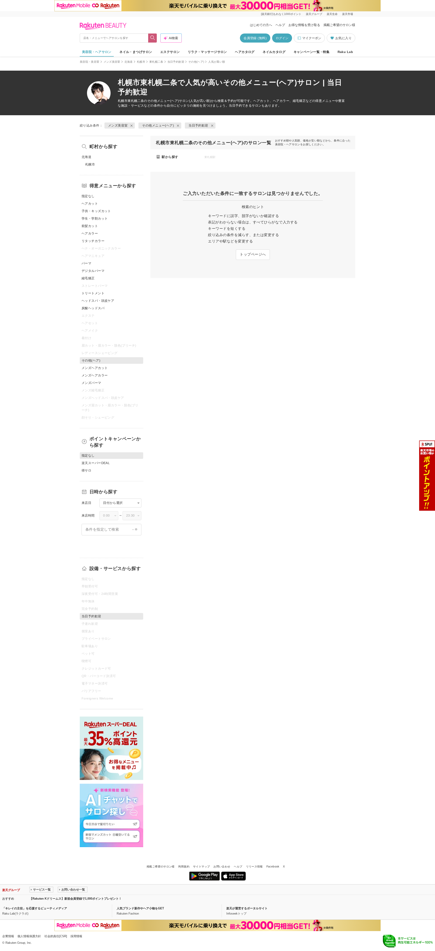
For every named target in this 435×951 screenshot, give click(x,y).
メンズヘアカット (95, 368)
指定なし (88, 196)
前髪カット (90, 226)
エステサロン (170, 52)
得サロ (86, 470)
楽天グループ (314, 14)
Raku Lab (345, 52)
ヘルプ (280, 25)
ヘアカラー (90, 233)
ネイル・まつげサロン (135, 52)
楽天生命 (332, 14)
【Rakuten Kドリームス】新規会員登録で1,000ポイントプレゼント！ (75, 898)
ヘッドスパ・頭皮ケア (98, 300)
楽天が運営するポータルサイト (247, 908)
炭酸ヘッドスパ (93, 308)
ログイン (282, 38)
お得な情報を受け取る (304, 25)
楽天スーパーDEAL (96, 463)
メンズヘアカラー (95, 375)
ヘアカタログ (245, 52)
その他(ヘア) (196, 61)
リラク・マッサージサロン (207, 52)
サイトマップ (201, 866)
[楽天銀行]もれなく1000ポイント (281, 14)
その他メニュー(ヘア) (163, 101)
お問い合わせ (221, 866)
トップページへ (253, 254)
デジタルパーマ (93, 271)
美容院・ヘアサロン (96, 52)
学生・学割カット (95, 218)
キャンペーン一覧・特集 (312, 52)
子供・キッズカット (96, 211)
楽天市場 (347, 14)
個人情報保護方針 (29, 936)
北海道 (128, 61)
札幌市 (141, 61)
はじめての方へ (261, 25)
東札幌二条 (156, 61)
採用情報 (76, 936)
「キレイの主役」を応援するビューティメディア (34, 908)
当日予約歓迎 (175, 61)
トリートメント (93, 293)
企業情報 (8, 936)
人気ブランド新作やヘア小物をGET (140, 908)
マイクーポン (311, 38)
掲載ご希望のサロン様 (339, 25)
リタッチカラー (93, 241)
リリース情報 (254, 866)
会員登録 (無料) (255, 38)
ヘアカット (90, 203)
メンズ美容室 (112, 61)
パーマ (86, 263)
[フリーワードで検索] (152, 38)
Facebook (272, 866)
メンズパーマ (91, 383)
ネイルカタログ (274, 52)
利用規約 (183, 866)
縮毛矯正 (88, 278)
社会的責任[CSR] (55, 936)
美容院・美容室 (89, 61)
